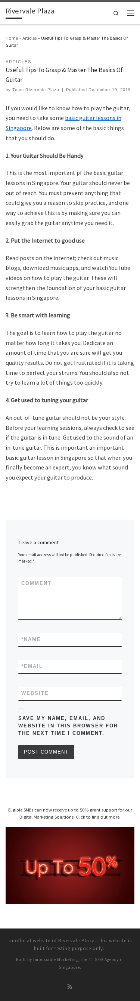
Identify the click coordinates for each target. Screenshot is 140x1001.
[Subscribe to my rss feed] (70, 987)
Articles (29, 38)
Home (12, 38)
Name (31, 639)
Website (35, 693)
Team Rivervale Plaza (35, 89)
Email (32, 666)
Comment (36, 583)
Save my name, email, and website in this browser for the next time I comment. (68, 725)
